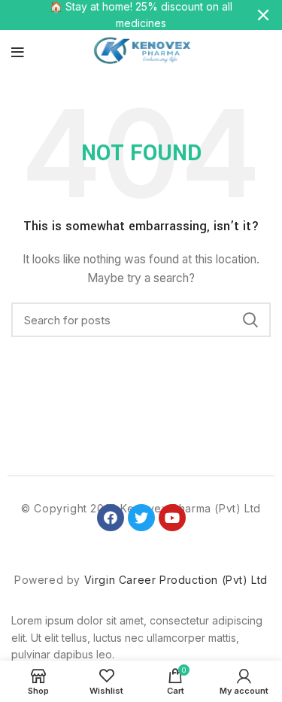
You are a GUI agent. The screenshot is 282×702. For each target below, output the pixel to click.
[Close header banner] (263, 15)
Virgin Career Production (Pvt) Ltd (176, 579)
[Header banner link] (118, 15)
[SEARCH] (250, 319)
